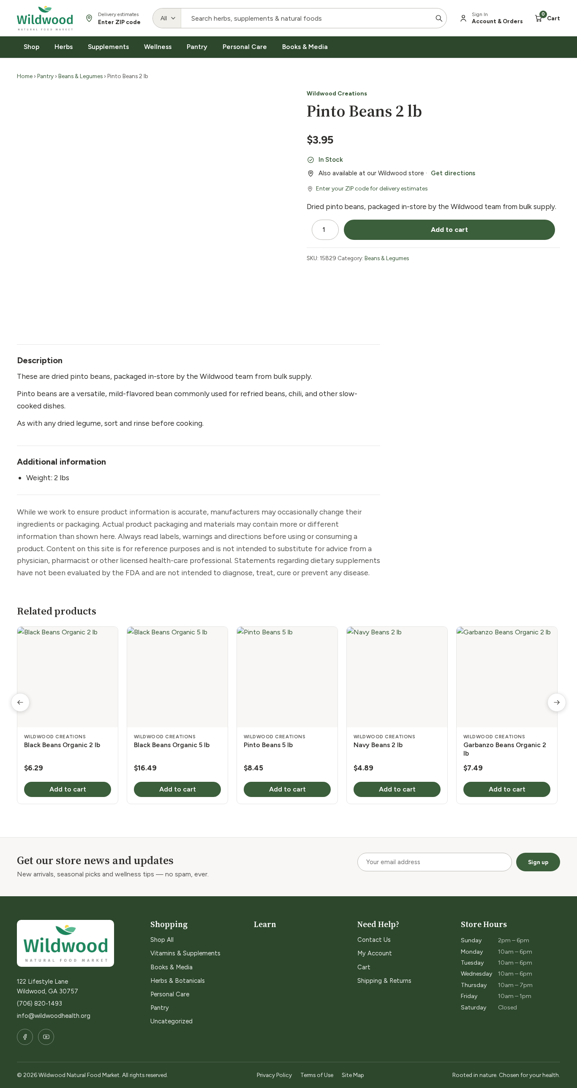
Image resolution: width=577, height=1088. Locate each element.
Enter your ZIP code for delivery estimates (372, 188)
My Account (374, 953)
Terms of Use (316, 1075)
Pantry (197, 47)
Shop (31, 47)
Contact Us (374, 940)
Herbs (63, 47)
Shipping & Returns (384, 981)
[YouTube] (46, 1037)
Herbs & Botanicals (177, 981)
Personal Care (245, 47)
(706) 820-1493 (39, 1003)
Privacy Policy (274, 1075)
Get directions (453, 173)
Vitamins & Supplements (185, 953)
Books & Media (305, 47)
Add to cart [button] (67, 789)
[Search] (438, 18)
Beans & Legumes (80, 76)
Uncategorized (171, 1021)
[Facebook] (25, 1037)
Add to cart (449, 230)
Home (25, 76)
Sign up (538, 862)
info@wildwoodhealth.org (53, 1016)
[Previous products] (20, 702)
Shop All (162, 940)
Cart (363, 967)
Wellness (157, 47)
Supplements (108, 47)
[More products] (556, 702)
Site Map (353, 1075)
